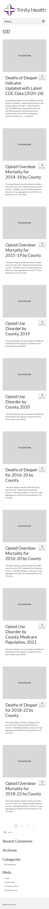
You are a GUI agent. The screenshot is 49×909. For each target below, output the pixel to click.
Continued (28, 116)
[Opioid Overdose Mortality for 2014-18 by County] (24, 144)
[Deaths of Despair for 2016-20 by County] (24, 447)
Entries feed (10, 882)
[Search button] (5, 832)
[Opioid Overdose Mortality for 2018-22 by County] (24, 761)
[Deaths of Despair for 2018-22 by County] (24, 682)
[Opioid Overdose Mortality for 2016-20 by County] (24, 526)
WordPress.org (11, 890)
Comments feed (11, 886)
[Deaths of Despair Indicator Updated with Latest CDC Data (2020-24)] (24, 55)
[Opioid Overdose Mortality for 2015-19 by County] (24, 222)
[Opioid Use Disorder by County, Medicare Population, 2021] (24, 604)
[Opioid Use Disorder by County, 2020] (24, 374)
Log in (7, 878)
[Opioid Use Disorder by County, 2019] (24, 301)
